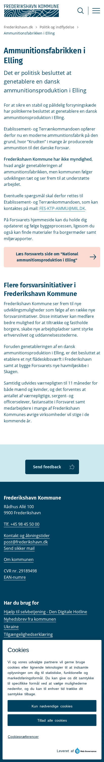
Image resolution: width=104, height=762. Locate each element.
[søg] (80, 10)
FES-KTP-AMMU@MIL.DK (62, 208)
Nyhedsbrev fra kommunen (30, 619)
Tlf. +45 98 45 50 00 (21, 524)
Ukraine (11, 627)
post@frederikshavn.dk (26, 542)
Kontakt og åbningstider (27, 535)
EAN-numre (15, 577)
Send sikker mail (19, 548)
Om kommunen (19, 559)
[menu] (96, 11)
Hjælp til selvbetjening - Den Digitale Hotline (45, 612)
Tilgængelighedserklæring (28, 634)
